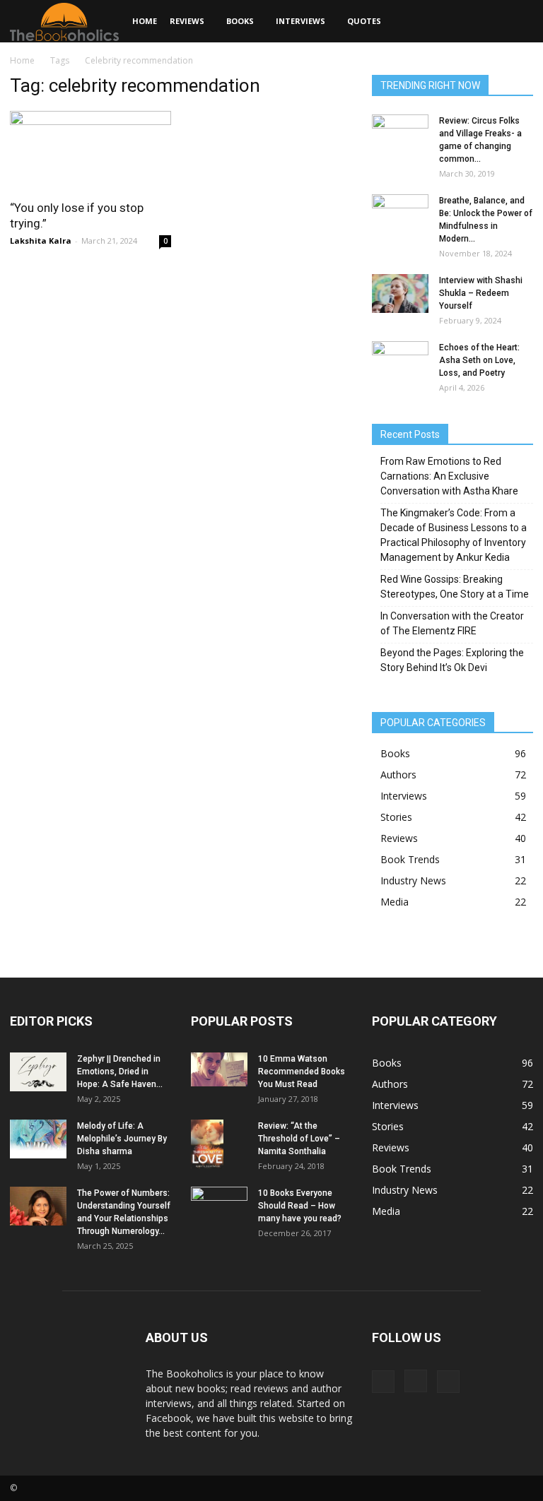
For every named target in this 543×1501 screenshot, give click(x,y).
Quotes (364, 21)
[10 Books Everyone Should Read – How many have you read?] (219, 1208)
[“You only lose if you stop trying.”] (90, 151)
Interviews (300, 21)
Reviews (187, 21)
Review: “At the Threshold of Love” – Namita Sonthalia (299, 1138)
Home (144, 21)
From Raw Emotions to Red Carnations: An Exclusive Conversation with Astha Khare (449, 476)
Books (240, 21)
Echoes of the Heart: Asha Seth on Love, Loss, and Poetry (479, 360)
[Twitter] (448, 1381)
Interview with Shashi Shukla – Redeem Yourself (480, 293)
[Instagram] (415, 1381)
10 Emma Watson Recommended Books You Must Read (301, 1071)
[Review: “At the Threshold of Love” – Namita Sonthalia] (219, 1144)
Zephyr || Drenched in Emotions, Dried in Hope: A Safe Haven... (120, 1071)
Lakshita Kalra (40, 240)
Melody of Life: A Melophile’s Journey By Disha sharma (122, 1138)
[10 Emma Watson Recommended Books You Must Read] (219, 1069)
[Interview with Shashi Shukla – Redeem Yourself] (400, 293)
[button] (516, 21)
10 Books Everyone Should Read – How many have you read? (299, 1205)
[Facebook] (383, 1381)
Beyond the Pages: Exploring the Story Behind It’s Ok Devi (452, 660)
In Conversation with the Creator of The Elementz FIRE (452, 623)
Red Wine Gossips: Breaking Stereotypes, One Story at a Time (454, 587)
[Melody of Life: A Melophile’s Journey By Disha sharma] (38, 1139)
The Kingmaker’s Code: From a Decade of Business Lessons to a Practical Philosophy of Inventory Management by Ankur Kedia (453, 535)
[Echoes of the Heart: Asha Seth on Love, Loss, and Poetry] (400, 361)
